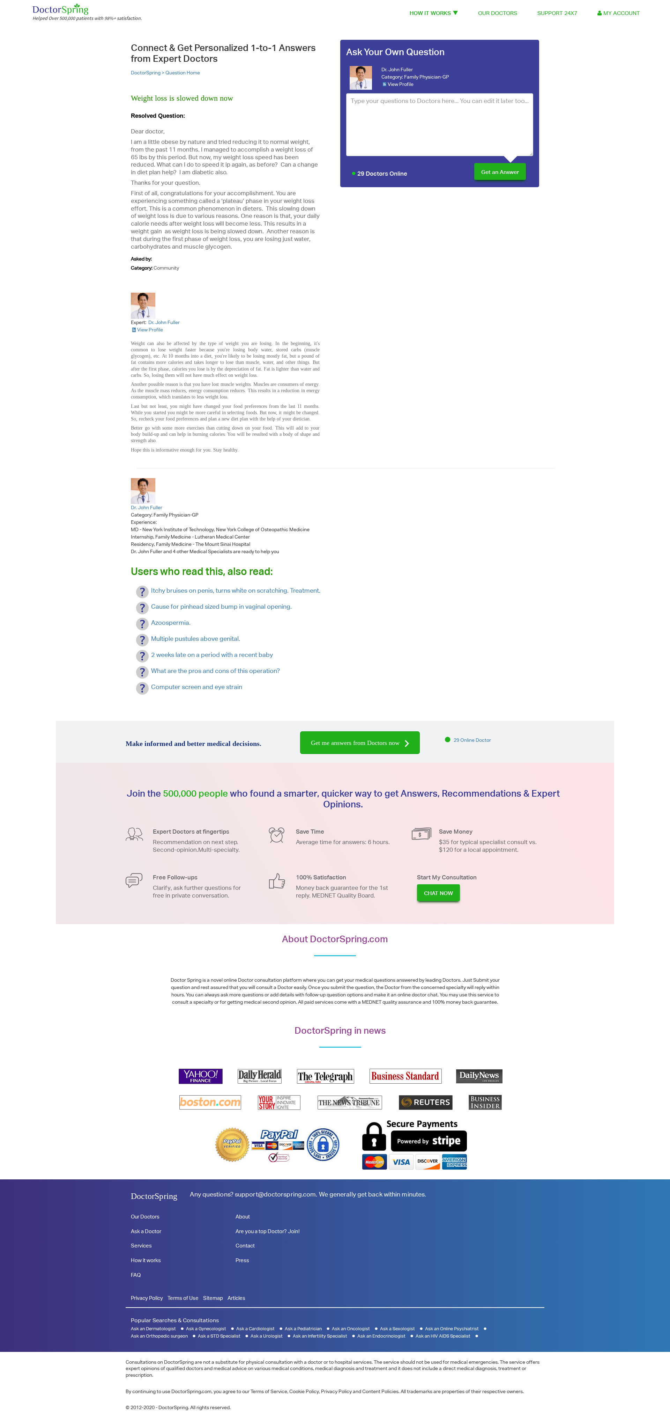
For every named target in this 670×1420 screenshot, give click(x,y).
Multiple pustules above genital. (195, 638)
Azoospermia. (171, 622)
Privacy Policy (147, 1298)
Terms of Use (183, 1298)
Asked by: (141, 259)
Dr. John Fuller (397, 69)
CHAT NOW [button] (438, 893)
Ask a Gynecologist (206, 1328)
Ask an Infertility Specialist (320, 1336)
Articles (236, 1298)
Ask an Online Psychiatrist (452, 1328)
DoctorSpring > (148, 72)
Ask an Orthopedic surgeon (159, 1336)
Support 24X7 (557, 13)
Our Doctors (497, 13)
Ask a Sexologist (397, 1328)
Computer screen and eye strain (196, 686)
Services (141, 1246)
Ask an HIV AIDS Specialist (443, 1336)
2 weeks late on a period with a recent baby (212, 654)
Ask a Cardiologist (255, 1328)
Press (242, 1260)
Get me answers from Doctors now (356, 742)
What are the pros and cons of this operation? (215, 670)
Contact (245, 1246)
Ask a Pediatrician (303, 1328)
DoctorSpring (154, 1196)
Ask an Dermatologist (153, 1328)
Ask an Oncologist (351, 1328)
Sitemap (213, 1298)
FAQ (136, 1275)
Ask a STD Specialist (219, 1336)
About (243, 1217)
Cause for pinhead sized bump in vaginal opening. (221, 606)
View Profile (401, 84)
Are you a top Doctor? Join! (267, 1231)
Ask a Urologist (267, 1336)
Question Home (182, 72)
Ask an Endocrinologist (381, 1336)
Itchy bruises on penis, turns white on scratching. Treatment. (235, 590)
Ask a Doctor (146, 1231)
